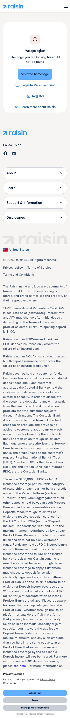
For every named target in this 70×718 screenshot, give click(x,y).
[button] (66, 6)
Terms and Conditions (18, 274)
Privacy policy (13, 267)
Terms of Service (39, 267)
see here (19, 666)
